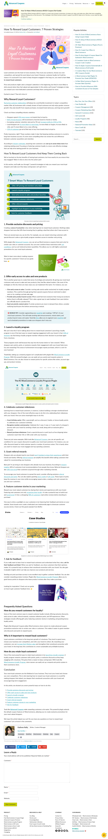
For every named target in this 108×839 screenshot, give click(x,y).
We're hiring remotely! (78, 831)
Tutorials (78, 130)
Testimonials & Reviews (36, 822)
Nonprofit (58, 826)
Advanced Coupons (40, 439)
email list (39, 313)
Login (92, 3)
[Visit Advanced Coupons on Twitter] (59, 831)
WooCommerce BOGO (10, 828)
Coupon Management (82, 107)
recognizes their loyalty (34, 492)
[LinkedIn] (21, 737)
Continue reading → (26, 19)
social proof (11, 495)
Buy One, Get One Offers (83, 101)
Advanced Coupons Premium (12, 820)
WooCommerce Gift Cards (11, 824)
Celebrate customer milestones (17, 697)
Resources (85, 3)
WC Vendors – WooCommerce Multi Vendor (84, 818)
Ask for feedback (12, 705)
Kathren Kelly (23, 32)
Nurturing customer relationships (15, 103)
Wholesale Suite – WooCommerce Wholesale (84, 816)
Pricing (71, 3)
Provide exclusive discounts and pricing (20, 690)
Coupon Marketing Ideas (83, 110)
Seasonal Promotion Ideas (83, 124)
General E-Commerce (26, 25)
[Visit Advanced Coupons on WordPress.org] (62, 831)
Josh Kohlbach (36, 32)
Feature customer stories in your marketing (21, 702)
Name (6, 787)
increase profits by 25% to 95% (51, 122)
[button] (10, 747)
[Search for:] (84, 139)
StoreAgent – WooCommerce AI (81, 824)
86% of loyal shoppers (14, 120)
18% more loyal (12, 469)
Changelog (7, 832)
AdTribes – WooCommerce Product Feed (83, 822)
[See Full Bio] (26, 731)
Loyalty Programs (38, 25)
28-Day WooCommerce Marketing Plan (40, 826)
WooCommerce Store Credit (12, 826)
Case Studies (79, 104)
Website (6, 798)
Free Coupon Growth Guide (37, 824)
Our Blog (32, 816)
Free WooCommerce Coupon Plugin (14, 818)
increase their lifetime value (26, 644)
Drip (37, 318)
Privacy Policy (59, 818)
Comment (8, 760)
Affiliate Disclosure (60, 822)
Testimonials (78, 3)
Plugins (64, 3)
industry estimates (19, 143)
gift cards (51, 477)
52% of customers (13, 129)
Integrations (7, 830)
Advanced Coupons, (22, 242)
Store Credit (79, 127)
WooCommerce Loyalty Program (47, 577)
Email (6, 793)
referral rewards (28, 457)
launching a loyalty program (55, 655)
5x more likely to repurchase (29, 124)
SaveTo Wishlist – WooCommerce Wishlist (84, 826)
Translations (58, 828)
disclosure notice (28, 741)
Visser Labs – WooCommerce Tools (82, 820)
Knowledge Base (34, 820)
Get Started (100, 3)
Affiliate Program (60, 824)
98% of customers (34, 495)
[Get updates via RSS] (67, 831)
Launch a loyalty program (15, 695)
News (77, 122)
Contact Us (58, 816)
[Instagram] (19, 737)
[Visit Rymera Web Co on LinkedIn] (64, 831)
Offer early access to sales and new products (22, 692)
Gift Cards (78, 116)
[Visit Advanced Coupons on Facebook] (56, 831)
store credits (42, 477)
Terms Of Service (60, 820)
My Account (33, 818)
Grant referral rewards (14, 700)
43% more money (24, 117)
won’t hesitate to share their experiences (48, 455)
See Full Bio (21, 731)
